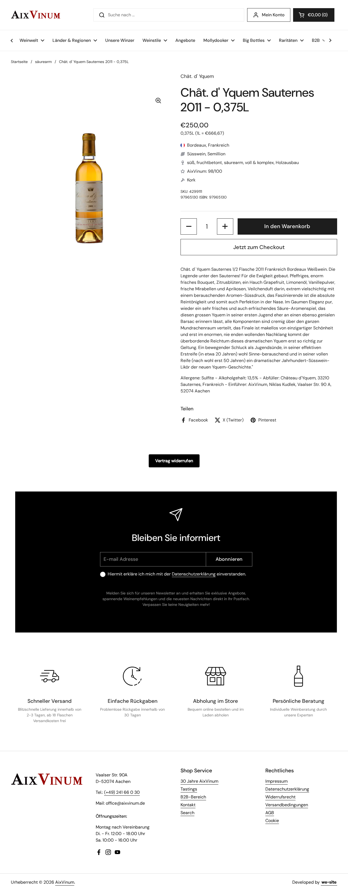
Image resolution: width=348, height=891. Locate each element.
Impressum (276, 781)
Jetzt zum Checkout (259, 247)
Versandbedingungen (286, 805)
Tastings (189, 789)
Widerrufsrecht (280, 797)
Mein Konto (273, 15)
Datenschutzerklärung (194, 574)
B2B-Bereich (193, 797)
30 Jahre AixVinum (199, 781)
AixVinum (64, 882)
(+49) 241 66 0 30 (122, 792)
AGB (269, 813)
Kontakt (188, 805)
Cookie (272, 820)
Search (187, 813)
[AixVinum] (35, 15)
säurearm (43, 61)
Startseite (19, 61)
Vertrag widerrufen (174, 461)
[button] (313, 15)
